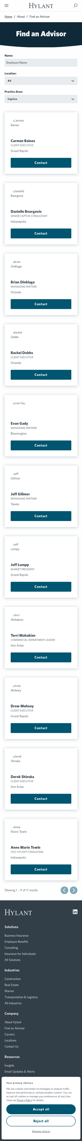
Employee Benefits (16, 941)
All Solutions (12, 960)
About (21, 16)
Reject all (41, 1121)
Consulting (11, 948)
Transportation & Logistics (21, 997)
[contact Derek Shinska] (41, 762)
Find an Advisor (15, 1028)
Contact (41, 163)
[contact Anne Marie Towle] (41, 833)
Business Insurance (17, 935)
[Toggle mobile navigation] (6, 5)
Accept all (41, 1109)
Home (8, 16)
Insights (9, 1065)
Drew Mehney (22, 706)
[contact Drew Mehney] (41, 692)
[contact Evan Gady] (41, 409)
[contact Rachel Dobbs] (41, 338)
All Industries (13, 1003)
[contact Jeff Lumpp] (41, 550)
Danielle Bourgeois (26, 211)
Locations (10, 1040)
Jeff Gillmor (20, 494)
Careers (10, 1034)
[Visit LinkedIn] (75, 912)
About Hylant (13, 1022)
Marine (9, 991)
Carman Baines (23, 140)
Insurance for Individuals (20, 954)
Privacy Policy (24, 1100)
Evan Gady (19, 423)
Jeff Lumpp (20, 564)
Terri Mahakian (23, 635)
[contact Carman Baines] (41, 126)
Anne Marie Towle (25, 847)
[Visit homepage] (41, 5)
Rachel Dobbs (22, 352)
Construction (13, 979)
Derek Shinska (22, 776)
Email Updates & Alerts (20, 1071)
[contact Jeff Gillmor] (41, 480)
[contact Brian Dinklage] (41, 268)
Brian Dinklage (23, 282)
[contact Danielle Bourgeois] (41, 197)
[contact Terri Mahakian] (41, 621)
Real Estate (12, 985)
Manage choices (41, 1131)
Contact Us (11, 1046)
